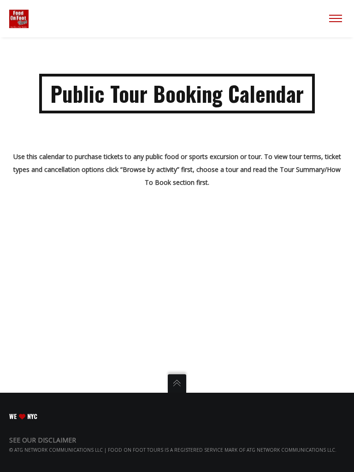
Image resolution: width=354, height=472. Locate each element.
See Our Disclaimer (42, 440)
